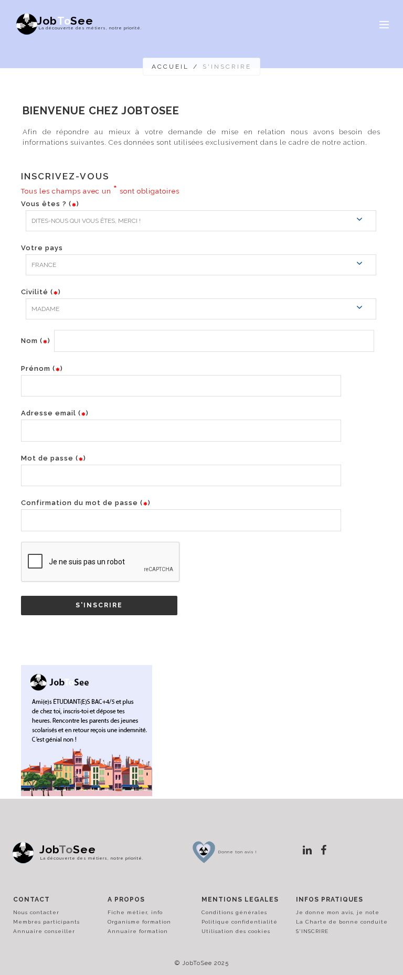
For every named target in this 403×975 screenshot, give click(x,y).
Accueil (170, 66)
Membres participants (46, 922)
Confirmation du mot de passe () (86, 503)
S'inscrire (99, 605)
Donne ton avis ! (237, 851)
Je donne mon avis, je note (337, 912)
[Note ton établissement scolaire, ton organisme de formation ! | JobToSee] (204, 851)
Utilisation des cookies (236, 931)
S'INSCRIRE (312, 931)
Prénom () (42, 368)
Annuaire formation (138, 931)
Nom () (35, 341)
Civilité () (41, 292)
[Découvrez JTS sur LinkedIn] (307, 850)
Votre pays (42, 248)
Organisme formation (139, 922)
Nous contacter (36, 912)
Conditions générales (234, 912)
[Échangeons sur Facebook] (324, 850)
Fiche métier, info (135, 912)
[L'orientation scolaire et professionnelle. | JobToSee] (26, 853)
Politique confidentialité (240, 922)
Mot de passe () (53, 458)
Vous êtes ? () (50, 204)
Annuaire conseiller (44, 931)
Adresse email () (55, 413)
